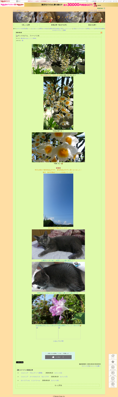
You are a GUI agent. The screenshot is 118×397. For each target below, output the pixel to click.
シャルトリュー (68, 28)
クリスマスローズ (81, 28)
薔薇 (51, 28)
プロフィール (24, 10)
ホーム (15, 10)
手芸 (99, 28)
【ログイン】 (101, 10)
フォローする (113, 364)
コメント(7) (63, 376)
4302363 (100, 8)
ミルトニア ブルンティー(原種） (32, 373)
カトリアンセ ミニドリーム (30, 380)
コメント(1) (58, 373)
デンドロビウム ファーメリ (27, 35)
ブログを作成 (108, 1)
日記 (19, 10)
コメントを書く (95, 366)
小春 (61, 28)
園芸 (19, 1)
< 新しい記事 (25, 25)
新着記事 (113, 381)
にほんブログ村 (58, 341)
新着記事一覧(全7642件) (59, 25)
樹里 (58, 28)
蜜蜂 (64, 30)
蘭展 (103, 28)
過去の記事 (113, 369)
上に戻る (113, 386)
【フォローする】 (93, 10)
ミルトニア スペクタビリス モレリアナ (35, 376)
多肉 (96, 28)
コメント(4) (85, 366)
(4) (38, 35)
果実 (41, 28)
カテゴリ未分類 (21, 28)
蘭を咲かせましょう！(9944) (28, 38)
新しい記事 (113, 375)
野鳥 (88, 28)
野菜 (54, 28)
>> (95, 1)
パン (29, 28)
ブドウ (92, 28)
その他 (45, 28)
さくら (37, 28)
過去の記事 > (92, 25)
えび (33, 28)
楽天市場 (115, 1)
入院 (74, 28)
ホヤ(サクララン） (57, 30)
